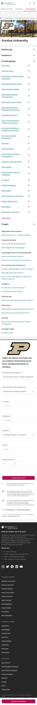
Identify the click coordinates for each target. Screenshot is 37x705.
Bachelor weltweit (7, 589)
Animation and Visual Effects (12, 162)
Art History (5, 180)
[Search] (29, 3)
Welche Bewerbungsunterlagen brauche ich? (17, 309)
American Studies (8, 149)
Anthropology (6, 167)
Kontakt (4, 682)
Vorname (6, 402)
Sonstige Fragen (7, 333)
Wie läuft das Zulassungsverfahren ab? (15, 313)
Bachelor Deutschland (8, 581)
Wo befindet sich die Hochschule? (13, 288)
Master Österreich (7, 596)
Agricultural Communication (11, 102)
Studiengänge (6, 629)
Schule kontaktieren (18, 701)
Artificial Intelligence (9, 185)
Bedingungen (11, 509)
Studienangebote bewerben (10, 666)
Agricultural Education (9, 115)
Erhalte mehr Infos (18, 478)
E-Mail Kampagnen (7, 674)
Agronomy (5, 143)
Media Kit (4, 678)
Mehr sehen (6, 218)
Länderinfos (5, 645)
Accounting (5, 66)
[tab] (19, 9)
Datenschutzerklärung (23, 509)
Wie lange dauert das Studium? (12, 273)
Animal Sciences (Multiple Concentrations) (10, 155)
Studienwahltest (6, 641)
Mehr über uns (6, 663)
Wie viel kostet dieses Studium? (13, 256)
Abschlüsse (5, 637)
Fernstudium (5, 612)
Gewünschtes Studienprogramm (14, 387)
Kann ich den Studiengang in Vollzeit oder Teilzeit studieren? (16, 278)
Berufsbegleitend (7, 604)
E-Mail (5, 445)
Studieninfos (5, 626)
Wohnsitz (6, 431)
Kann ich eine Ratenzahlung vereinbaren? (16, 260)
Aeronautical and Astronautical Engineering (12, 77)
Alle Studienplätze (7, 615)
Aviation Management (9, 201)
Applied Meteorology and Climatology (11, 173)
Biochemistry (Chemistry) (10, 212)
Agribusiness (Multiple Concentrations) (10, 96)
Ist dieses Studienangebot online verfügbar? (17, 269)
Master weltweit (6, 600)
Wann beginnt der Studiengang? (13, 248)
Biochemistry (6, 207)
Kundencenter (6, 689)
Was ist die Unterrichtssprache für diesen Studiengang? (16, 323)
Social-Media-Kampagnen (9, 670)
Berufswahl (5, 649)
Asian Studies (6, 191)
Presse (4, 686)
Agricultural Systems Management (9, 137)
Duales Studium (6, 608)
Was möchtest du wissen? (12, 373)
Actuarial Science (7, 71)
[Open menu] (33, 3)
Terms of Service (12, 516)
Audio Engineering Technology (13, 196)
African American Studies (10, 89)
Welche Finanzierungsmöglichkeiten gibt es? (17, 300)
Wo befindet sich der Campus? (12, 291)
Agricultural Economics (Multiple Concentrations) (11, 109)
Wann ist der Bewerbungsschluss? (14, 244)
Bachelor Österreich (8, 585)
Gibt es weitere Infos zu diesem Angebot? (16, 235)
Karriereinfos (5, 652)
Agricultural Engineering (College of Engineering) (10, 129)
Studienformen (6, 633)
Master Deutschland (8, 592)
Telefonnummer (8, 460)
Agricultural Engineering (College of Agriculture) (10, 121)
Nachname (6, 416)
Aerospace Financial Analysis (12, 84)
